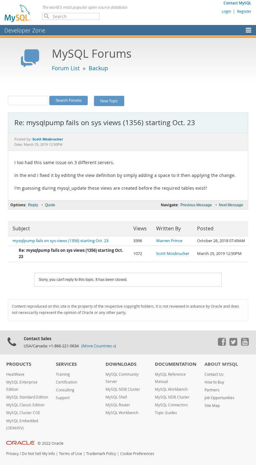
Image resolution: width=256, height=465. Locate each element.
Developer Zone (24, 30)
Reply (33, 205)
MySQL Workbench (122, 412)
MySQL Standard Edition (27, 397)
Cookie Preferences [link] (137, 453)
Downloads (121, 364)
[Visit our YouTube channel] (245, 344)
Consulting (65, 390)
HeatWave (15, 374)
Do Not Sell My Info (38, 453)
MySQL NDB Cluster (123, 389)
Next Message (231, 205)
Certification (66, 382)
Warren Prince (169, 240)
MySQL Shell (116, 397)
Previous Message (196, 205)
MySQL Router (118, 405)
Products (18, 364)
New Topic (109, 100)
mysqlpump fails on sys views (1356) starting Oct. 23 (60, 240)
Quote (50, 205)
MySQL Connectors (171, 405)
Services (66, 364)
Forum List (66, 68)
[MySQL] (18, 13)
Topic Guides (166, 412)
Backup (98, 68)
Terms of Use (70, 453)
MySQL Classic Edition (25, 405)
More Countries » (99, 346)
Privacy (12, 453)
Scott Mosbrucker (172, 253)
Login (226, 11)
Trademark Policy (101, 453)
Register (244, 11)
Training (63, 374)
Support (63, 397)
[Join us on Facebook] (222, 344)
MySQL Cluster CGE (23, 412)
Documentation (175, 364)
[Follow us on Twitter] (233, 344)
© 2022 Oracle (50, 443)
